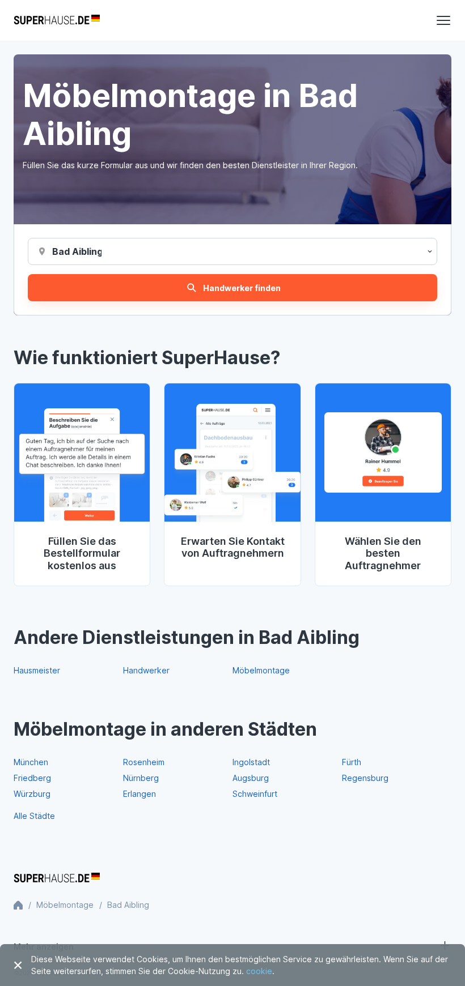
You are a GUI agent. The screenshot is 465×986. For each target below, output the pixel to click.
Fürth (351, 762)
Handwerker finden (242, 288)
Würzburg (32, 794)
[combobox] (77, 251)
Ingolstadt (251, 762)
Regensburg (365, 778)
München (31, 762)
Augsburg (250, 778)
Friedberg (32, 778)
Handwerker (146, 670)
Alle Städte (34, 816)
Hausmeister (37, 670)
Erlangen (139, 794)
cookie (259, 971)
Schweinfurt (254, 794)
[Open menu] (443, 20)
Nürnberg (141, 778)
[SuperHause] (57, 20)
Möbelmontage (261, 670)
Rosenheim (143, 762)
